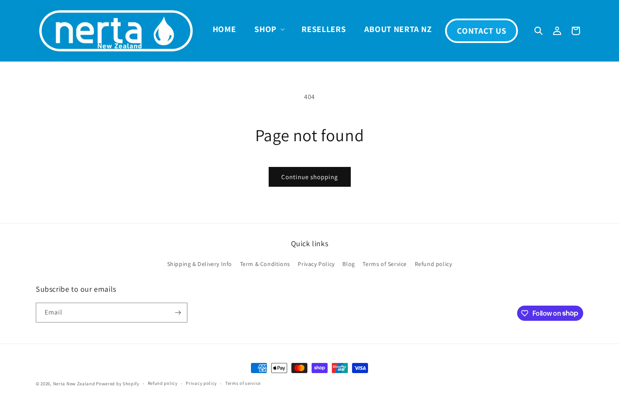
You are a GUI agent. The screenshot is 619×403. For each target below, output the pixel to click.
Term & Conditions (265, 264)
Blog (348, 264)
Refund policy (433, 264)
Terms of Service (385, 264)
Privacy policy (201, 383)
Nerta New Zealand (74, 384)
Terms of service (243, 383)
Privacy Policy (316, 264)
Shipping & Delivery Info (199, 264)
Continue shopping (309, 177)
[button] (268, 29)
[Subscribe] (177, 312)
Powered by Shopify (117, 384)
